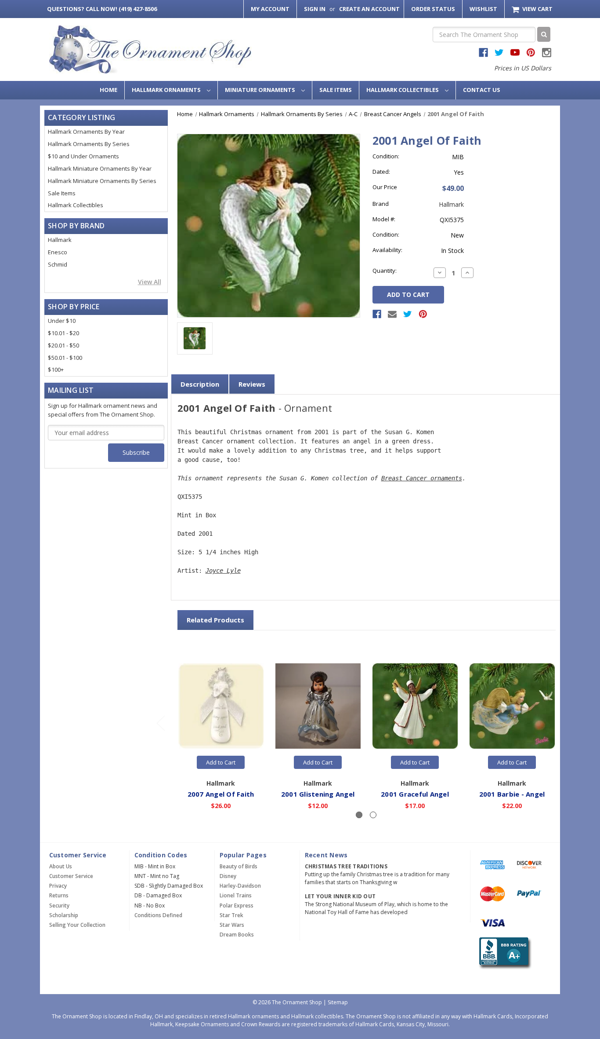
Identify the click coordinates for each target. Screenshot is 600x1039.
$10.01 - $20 (63, 333)
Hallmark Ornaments (167, 90)
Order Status (433, 9)
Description (200, 384)
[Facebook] (376, 314)
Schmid (57, 264)
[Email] (392, 314)
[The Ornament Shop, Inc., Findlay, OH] (503, 953)
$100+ (56, 369)
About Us (60, 866)
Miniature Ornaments (260, 90)
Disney (228, 876)
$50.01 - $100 (65, 358)
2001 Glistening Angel (317, 794)
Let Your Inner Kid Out (340, 896)
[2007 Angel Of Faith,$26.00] (221, 706)
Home (108, 90)
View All (149, 282)
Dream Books (237, 934)
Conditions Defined (158, 915)
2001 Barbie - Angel (512, 794)
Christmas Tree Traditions (346, 866)
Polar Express (236, 905)
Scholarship (63, 915)
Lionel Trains (236, 895)
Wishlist (483, 9)
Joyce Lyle (223, 570)
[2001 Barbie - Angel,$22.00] (512, 706)
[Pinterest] (423, 314)
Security (59, 905)
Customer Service (71, 876)
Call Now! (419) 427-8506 (102, 9)
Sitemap (338, 1002)
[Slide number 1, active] (359, 815)
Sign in (314, 9)
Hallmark (60, 240)
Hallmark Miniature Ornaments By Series (102, 181)
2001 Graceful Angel (415, 794)
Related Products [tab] (215, 619)
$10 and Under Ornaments (83, 156)
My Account (270, 9)
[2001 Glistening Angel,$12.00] (318, 706)
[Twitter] (407, 314)
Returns (59, 895)
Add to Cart (220, 762)
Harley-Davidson (240, 885)
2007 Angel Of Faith (221, 794)
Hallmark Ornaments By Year (86, 131)
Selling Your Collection (77, 925)
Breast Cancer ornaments (421, 478)
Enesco (57, 252)
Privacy (58, 885)
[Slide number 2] (373, 815)
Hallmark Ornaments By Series (89, 144)
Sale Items (335, 90)
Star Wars (232, 925)
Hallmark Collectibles (403, 90)
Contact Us (481, 90)
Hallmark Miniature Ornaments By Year (100, 168)
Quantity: (384, 270)
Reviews (252, 384)
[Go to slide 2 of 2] (160, 723)
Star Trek (231, 915)
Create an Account (369, 9)
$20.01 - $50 (63, 345)
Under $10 (62, 321)
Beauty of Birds (238, 866)
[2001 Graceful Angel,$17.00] (415, 706)
